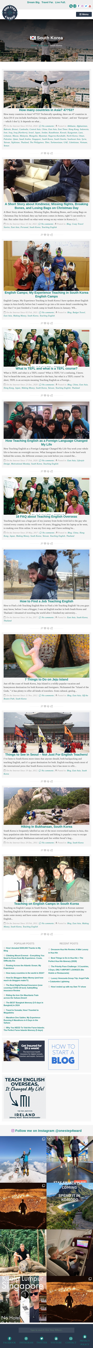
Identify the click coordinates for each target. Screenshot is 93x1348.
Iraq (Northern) (20, 132)
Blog (69, 224)
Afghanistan (82, 126)
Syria (84, 139)
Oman (81, 136)
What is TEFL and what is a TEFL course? (47, 368)
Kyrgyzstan (72, 132)
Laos (80, 132)
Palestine (8, 139)
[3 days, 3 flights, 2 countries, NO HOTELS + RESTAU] (69, 1252)
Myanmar (43, 136)
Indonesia (84, 129)
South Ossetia (60, 139)
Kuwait (63, 132)
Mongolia (33, 136)
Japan (37, 132)
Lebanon (7, 136)
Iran (5, 132)
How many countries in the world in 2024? (25, 973)
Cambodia (23, 129)
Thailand (25, 142)
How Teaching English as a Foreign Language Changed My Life (46, 442)
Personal (24, 227)
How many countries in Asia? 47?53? (46, 110)
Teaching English (49, 227)
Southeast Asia (73, 139)
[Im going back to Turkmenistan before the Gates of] (23, 1206)
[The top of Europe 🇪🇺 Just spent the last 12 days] (23, 1159)
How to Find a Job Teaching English (46, 601)
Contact (70, 1342)
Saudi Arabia (25, 139)
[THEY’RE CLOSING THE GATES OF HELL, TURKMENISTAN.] (69, 1299)
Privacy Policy (85, 1342)
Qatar (15, 139)
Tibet (47, 142)
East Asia (43, 45)
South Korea (47, 139)
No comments (47, 126)
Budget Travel (79, 312)
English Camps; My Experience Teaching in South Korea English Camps (46, 294)
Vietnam (83, 142)
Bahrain (7, 129)
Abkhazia (71, 126)
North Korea (72, 136)
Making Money (19, 315)
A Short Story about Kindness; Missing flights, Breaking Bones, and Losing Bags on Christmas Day (46, 206)
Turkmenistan (56, 142)
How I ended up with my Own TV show (68, 987)
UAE (66, 142)
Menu (85, 14)
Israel (31, 132)
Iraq (10, 132)
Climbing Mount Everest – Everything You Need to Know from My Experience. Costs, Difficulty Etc (24, 958)
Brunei (15, 129)
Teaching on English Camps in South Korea (46, 904)
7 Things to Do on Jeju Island (46, 679)
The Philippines (37, 142)
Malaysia (24, 136)
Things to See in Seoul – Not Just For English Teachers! (46, 754)
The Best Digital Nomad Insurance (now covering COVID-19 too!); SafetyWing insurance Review (23, 987)
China (44, 129)
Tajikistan (15, 142)
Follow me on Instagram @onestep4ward (48, 1131)
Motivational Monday (20, 464)
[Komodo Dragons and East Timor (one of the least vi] (23, 1252)
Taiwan (7, 142)
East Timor (62, 129)
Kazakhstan (54, 132)
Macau (15, 136)
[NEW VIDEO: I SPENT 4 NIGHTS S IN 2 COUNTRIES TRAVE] (69, 1159)
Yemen (6, 145)
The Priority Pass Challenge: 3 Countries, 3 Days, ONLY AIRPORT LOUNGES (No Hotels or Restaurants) (68, 969)
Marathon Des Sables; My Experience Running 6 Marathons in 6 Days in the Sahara (22, 1020)
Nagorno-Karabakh (56, 136)
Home (34, 45)
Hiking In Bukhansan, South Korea (46, 826)
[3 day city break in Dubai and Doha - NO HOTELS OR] (23, 1299)
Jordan (44, 132)
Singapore (36, 139)
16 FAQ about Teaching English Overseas (46, 516)
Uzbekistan (74, 142)
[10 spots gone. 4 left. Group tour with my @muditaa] (69, 1206)
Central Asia (35, 129)
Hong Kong (74, 129)
